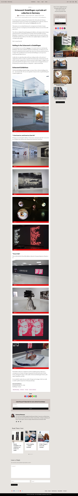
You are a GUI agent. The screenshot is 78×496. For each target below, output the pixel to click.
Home (46, 490)
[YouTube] (20, 491)
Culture (46, 1)
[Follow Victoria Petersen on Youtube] (18, 422)
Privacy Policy (49, 494)
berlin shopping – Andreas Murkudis (30, 446)
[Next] (47, 442)
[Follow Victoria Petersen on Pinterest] (21, 422)
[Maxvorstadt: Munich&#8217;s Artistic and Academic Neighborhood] (60, 64)
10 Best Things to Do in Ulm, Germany (43, 446)
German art (22, 389)
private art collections (32, 389)
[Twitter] (73, 2)
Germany (30, 7)
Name (12, 481)
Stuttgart (28, 48)
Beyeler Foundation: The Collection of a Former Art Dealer (17, 447)
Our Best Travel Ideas (60, 102)
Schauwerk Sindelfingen (16, 383)
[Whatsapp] (34, 396)
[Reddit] (32, 396)
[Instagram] (72, 2)
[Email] (36, 396)
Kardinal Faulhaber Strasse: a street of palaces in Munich (60, 98)
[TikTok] (70, 2)
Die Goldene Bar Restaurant (60, 57)
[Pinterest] (67, 2)
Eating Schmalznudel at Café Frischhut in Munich (60, 85)
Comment (13, 466)
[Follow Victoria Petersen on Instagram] (16, 422)
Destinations (54, 490)
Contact (65, 490)
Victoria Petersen (20, 414)
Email (33, 481)
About (49, 490)
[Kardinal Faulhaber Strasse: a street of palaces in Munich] (60, 92)
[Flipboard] (29, 396)
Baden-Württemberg (16, 389)
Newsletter (60, 490)
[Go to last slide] (13, 442)
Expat (42, 1)
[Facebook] (69, 2)
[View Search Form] (76, 2)
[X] (30, 396)
